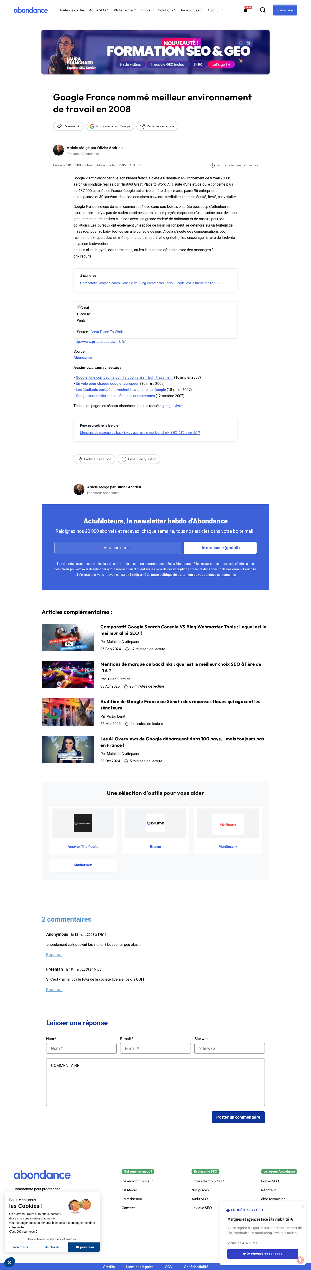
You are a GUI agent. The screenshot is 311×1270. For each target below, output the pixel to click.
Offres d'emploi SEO (207, 1181)
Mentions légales (139, 1267)
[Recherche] (262, 10)
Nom (51, 1039)
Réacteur (268, 1190)
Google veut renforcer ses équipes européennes (115, 396)
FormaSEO (270, 1181)
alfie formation (273, 1199)
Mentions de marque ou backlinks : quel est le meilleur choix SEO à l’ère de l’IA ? (140, 432)
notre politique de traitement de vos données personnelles (193, 574)
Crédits (109, 1267)
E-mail (126, 1039)
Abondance (83, 357)
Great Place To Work (107, 332)
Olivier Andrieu (110, 148)
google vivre (172, 406)
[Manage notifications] (300, 1260)
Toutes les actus (71, 10)
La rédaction (132, 1199)
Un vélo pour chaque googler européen (107, 383)
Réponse (54, 954)
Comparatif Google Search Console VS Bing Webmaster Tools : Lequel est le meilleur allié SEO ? (152, 283)
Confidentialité (196, 1267)
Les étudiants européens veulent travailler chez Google (121, 390)
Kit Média (129, 1190)
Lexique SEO (201, 1208)
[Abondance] (31, 10)
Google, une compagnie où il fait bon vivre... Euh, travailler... (124, 377)
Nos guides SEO (204, 1190)
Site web (201, 1039)
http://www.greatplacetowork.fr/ (100, 341)
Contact (128, 1208)
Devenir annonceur (137, 1181)
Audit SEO (215, 10)
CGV (169, 1267)
